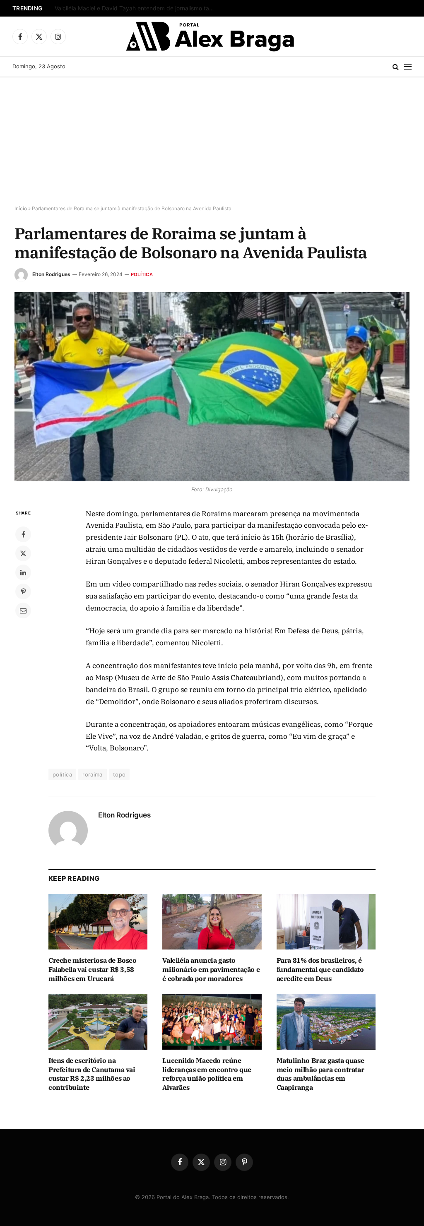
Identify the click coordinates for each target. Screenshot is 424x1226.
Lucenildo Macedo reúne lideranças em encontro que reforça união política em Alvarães (206, 1073)
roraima (92, 774)
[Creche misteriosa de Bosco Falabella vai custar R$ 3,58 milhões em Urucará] (97, 922)
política (62, 774)
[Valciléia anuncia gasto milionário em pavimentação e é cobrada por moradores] (211, 922)
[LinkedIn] (23, 572)
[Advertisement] (212, 139)
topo (119, 774)
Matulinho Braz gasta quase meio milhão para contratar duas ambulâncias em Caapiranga (320, 1073)
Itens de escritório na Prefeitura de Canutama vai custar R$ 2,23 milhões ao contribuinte (91, 1073)
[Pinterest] (23, 591)
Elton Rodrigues (51, 274)
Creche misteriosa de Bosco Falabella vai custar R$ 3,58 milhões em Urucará (137, 8)
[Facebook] (23, 534)
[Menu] (408, 67)
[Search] (395, 67)
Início (20, 208)
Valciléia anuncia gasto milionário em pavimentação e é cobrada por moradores (211, 969)
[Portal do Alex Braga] (212, 36)
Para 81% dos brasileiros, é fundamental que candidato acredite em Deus (320, 969)
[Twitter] (23, 553)
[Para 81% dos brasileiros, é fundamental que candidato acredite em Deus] (326, 922)
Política (142, 274)
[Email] (23, 610)
